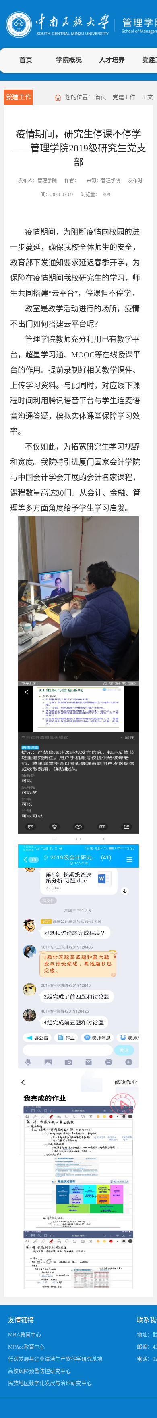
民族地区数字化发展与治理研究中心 (50, 1383)
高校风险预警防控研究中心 (39, 1371)
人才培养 (112, 60)
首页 (25, 60)
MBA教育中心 (24, 1335)
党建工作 (18, 97)
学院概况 (69, 60)
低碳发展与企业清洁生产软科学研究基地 (55, 1359)
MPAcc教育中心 (26, 1347)
